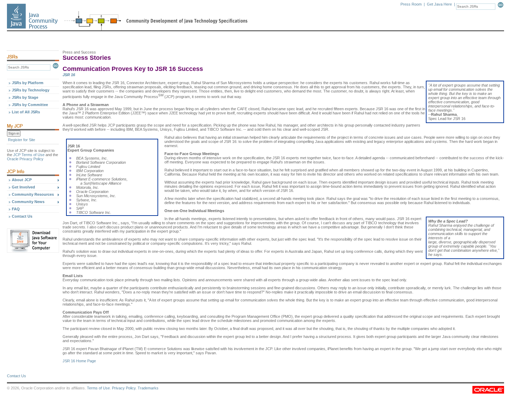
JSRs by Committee (30, 105)
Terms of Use (98, 388)
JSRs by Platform (27, 83)
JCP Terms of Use (28, 155)
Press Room (411, 4)
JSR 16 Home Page (79, 361)
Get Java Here (439, 4)
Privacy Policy (124, 388)
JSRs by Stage (25, 97)
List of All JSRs (26, 112)
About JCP (22, 180)
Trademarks (148, 388)
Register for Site (21, 140)
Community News (28, 202)
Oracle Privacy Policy (25, 159)
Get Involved (23, 187)
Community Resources (33, 194)
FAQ (16, 209)
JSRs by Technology (30, 90)
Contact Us (22, 216)
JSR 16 (69, 75)
